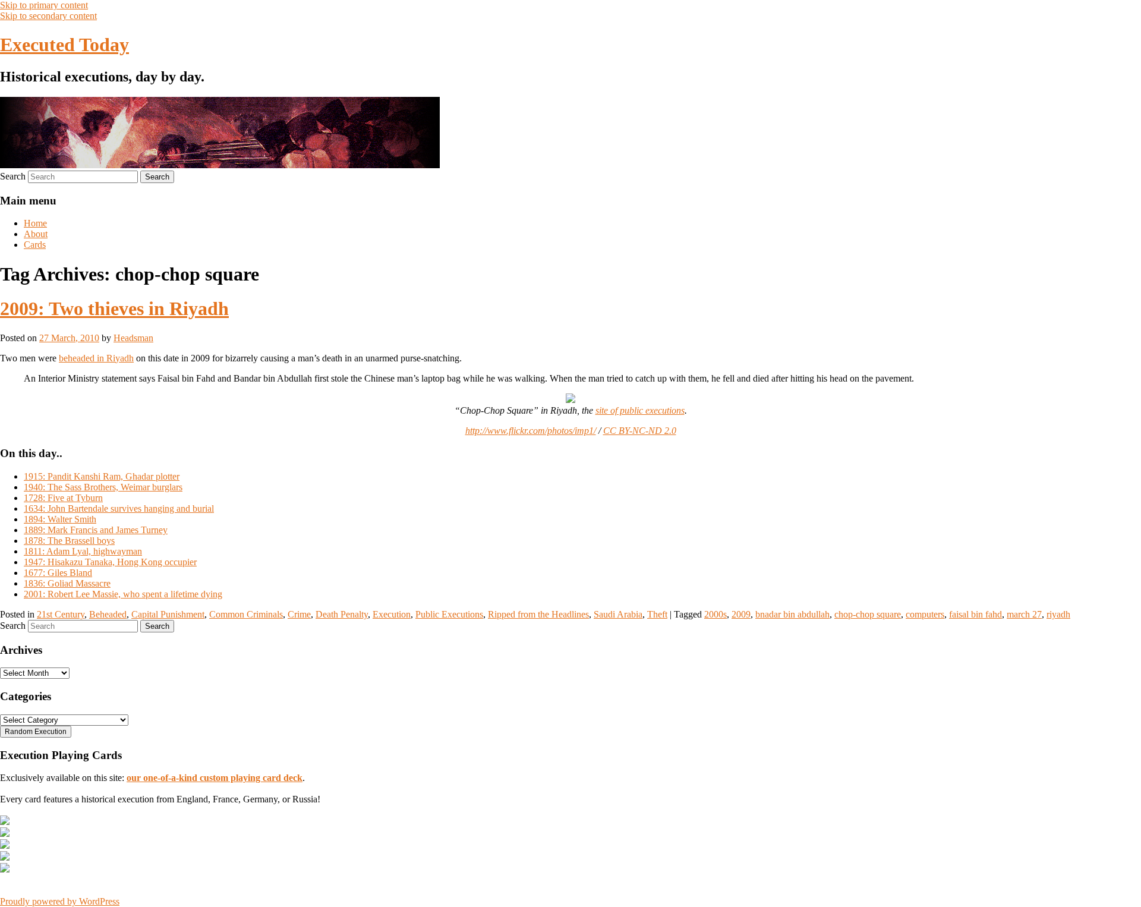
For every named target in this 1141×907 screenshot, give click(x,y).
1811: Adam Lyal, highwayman (83, 551)
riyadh (1058, 614)
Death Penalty (342, 614)
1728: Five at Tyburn (63, 498)
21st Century (60, 614)
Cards (35, 245)
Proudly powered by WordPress (59, 901)
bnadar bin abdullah (792, 614)
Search (13, 176)
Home (35, 223)
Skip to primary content (44, 5)
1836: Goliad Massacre (67, 583)
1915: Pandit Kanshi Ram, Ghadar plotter (101, 476)
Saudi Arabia (618, 614)
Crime (299, 614)
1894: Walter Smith (60, 519)
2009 (741, 614)
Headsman (133, 338)
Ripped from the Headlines (538, 614)
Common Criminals (246, 614)
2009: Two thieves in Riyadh (114, 308)
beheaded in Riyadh (96, 358)
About (36, 234)
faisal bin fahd (975, 614)
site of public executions (640, 410)
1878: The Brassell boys (69, 541)
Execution (392, 614)
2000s (715, 614)
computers (925, 614)
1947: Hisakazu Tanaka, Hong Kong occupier (110, 562)
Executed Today (64, 44)
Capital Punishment (167, 614)
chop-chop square (867, 614)
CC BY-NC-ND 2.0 (639, 431)
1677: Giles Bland (58, 573)
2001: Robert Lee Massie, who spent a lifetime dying (123, 594)
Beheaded (108, 614)
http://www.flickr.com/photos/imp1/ (530, 431)
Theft (657, 614)
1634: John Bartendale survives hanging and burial (119, 508)
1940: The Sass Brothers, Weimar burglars (103, 487)
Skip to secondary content (48, 16)
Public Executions (449, 614)
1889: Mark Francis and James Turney (96, 530)
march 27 (1024, 614)
